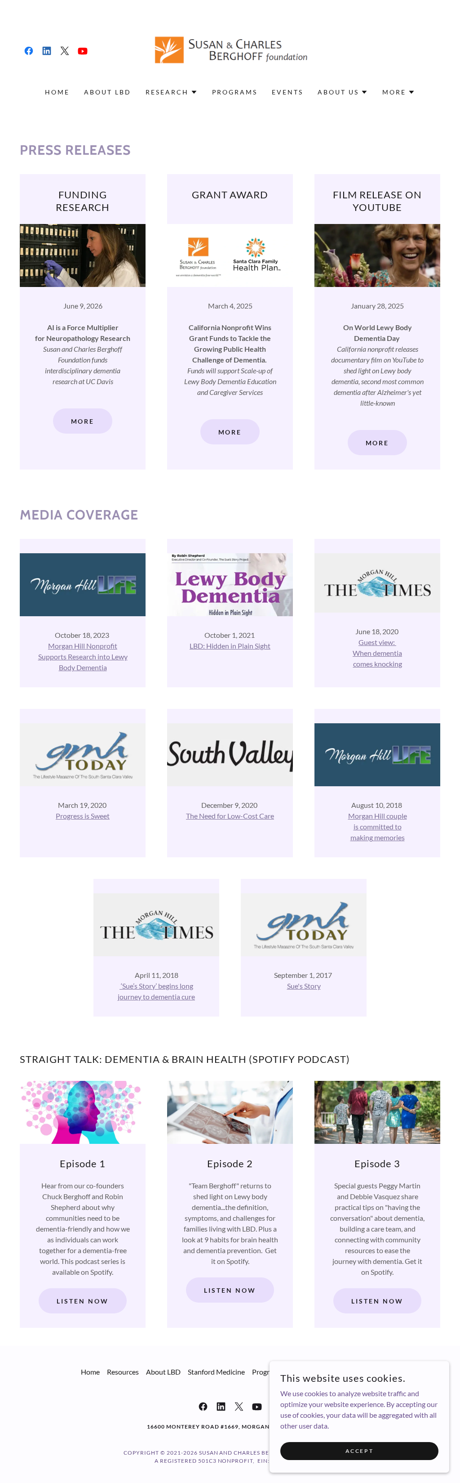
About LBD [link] (107, 92)
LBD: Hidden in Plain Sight (230, 645)
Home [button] (90, 1371)
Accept (359, 1450)
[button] (172, 92)
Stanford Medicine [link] (216, 1371)
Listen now (83, 1301)
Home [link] (57, 92)
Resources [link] (123, 1371)
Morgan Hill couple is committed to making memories (377, 826)
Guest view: (377, 642)
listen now (377, 1301)
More (83, 421)
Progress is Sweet (83, 815)
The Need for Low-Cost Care (230, 815)
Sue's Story (304, 985)
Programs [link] (235, 92)
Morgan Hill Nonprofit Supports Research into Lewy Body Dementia (83, 656)
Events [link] (287, 92)
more (377, 443)
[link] (29, 51)
